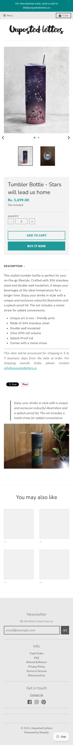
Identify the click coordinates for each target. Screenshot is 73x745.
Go (65, 630)
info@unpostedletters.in (20, 368)
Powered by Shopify (36, 732)
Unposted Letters (41, 728)
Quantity (13, 216)
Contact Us (36, 695)
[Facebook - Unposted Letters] (29, 702)
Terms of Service (36, 671)
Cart (65, 15)
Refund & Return (36, 662)
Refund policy (36, 675)
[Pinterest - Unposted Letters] (43, 702)
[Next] (68, 137)
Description (13, 266)
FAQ (36, 658)
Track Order (37, 653)
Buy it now (36, 246)
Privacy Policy (36, 666)
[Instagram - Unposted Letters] (36, 702)
